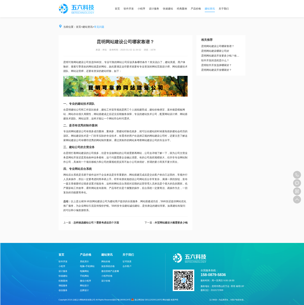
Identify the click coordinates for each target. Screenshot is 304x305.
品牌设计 (84, 290)
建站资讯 (210, 8)
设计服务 (154, 8)
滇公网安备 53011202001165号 (148, 300)
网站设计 (84, 285)
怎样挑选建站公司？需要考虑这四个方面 (96, 222)
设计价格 (105, 281)
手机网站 (84, 276)
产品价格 (196, 8)
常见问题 (99, 26)
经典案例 (182, 8)
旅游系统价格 (108, 266)
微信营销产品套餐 (110, 271)
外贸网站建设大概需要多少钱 (171, 222)
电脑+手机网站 (87, 266)
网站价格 (105, 261)
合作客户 (127, 266)
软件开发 (129, 8)
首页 (117, 8)
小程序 (141, 8)
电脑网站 (84, 271)
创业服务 (63, 290)
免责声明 (174, 300)
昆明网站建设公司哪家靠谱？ (217, 46)
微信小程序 (85, 281)
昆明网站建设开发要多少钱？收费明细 (221, 55)
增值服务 (63, 285)
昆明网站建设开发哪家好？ (216, 70)
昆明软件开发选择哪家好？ (216, 65)
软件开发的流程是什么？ (215, 60)
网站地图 (166, 300)
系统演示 (84, 261)
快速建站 (168, 8)
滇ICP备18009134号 (121, 300)
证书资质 (127, 261)
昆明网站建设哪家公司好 (215, 51)
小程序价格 (106, 276)
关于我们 (224, 8)
